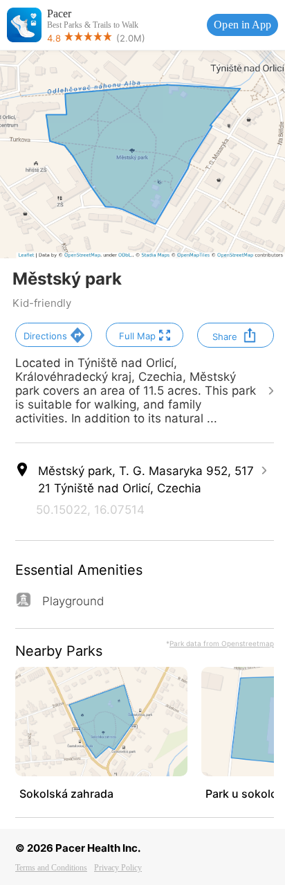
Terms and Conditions (51, 868)
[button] (53, 335)
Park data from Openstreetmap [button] (221, 643)
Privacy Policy (118, 868)
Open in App (242, 24)
